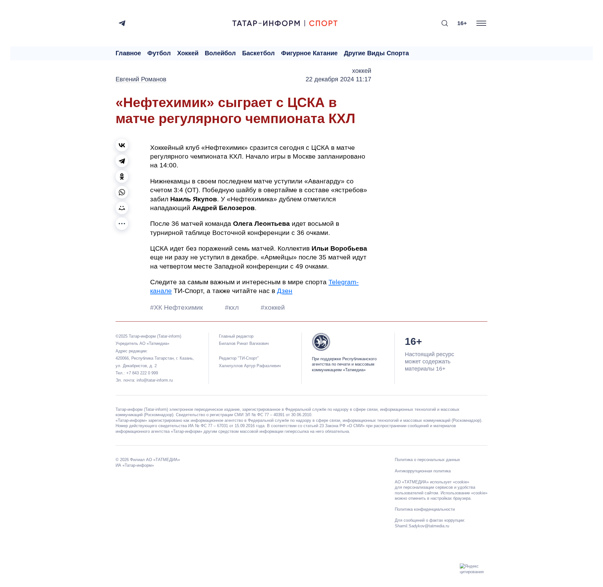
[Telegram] (122, 23)
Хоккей (187, 53)
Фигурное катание (309, 53)
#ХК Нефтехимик (177, 307)
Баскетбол (258, 53)
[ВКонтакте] (122, 145)
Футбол (159, 53)
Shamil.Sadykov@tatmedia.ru (422, 526)
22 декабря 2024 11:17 (338, 79)
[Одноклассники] (122, 176)
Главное (128, 53)
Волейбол (220, 53)
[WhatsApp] (122, 192)
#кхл (233, 307)
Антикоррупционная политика (423, 471)
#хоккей (273, 307)
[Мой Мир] (122, 208)
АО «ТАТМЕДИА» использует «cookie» (432, 482)
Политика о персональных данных (427, 459)
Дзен (284, 290)
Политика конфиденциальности (425, 509)
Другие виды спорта (376, 53)
